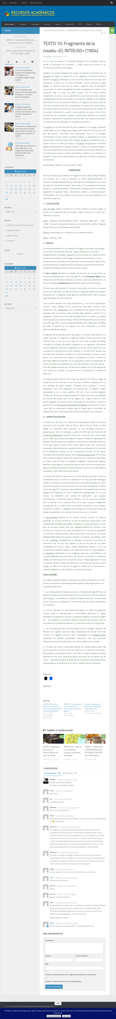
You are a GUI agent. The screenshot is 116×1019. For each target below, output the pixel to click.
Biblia (98, 24)
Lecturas (47, 24)
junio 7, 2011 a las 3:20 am (63, 799)
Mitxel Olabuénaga (42, 1006)
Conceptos (22, 24)
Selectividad (8, 24)
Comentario (49, 940)
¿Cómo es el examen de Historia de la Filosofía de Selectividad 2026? (93, 706)
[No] (113, 1013)
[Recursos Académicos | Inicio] (30, 13)
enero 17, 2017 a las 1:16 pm (67, 886)
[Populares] (16, 62)
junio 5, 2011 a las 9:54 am (64, 791)
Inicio (5, 3)
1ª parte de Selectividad (54, 30)
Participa (13, 3)
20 (20, 189)
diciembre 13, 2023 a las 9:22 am (66, 902)
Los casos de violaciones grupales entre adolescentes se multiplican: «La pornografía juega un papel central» (25, 75)
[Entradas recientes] (8, 62)
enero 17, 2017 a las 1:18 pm (67, 894)
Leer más (66, 1016)
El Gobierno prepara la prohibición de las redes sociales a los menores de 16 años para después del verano (25, 111)
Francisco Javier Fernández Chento (22, 1006)
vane (51, 877)
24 (7, 193)
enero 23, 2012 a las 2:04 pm (69, 852)
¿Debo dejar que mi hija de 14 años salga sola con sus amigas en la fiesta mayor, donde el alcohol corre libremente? (25, 150)
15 (29, 186)
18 (11, 189)
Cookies (24, 3)
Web (46, 964)
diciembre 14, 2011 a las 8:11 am (69, 807)
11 (11, 186)
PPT (80, 24)
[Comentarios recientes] (24, 62)
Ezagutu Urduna (12, 236)
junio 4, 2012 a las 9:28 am (65, 869)
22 (29, 189)
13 (105, 33)
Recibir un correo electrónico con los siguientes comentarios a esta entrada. (70, 975)
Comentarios (53, 773)
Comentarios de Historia (77, 30)
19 (16, 189)
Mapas (57, 24)
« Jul (6, 199)
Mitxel (48, 57)
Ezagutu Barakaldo (13, 230)
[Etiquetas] (32, 62)
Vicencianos (11, 241)
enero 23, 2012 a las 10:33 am (70, 827)
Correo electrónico (82, 956)
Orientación (69, 24)
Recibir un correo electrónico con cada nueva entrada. (63, 981)
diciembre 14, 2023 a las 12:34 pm (67, 923)
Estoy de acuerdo (53, 1016)
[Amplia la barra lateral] (112, 30)
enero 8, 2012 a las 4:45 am (65, 816)
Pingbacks (71, 773)
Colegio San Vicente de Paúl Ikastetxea (20, 225)
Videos (88, 24)
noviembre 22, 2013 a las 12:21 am (66, 877)
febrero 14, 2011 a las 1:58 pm (67, 779)
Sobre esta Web (36, 3)
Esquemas (35, 24)
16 (34, 186)
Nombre (48, 956)
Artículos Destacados (22, 68)
